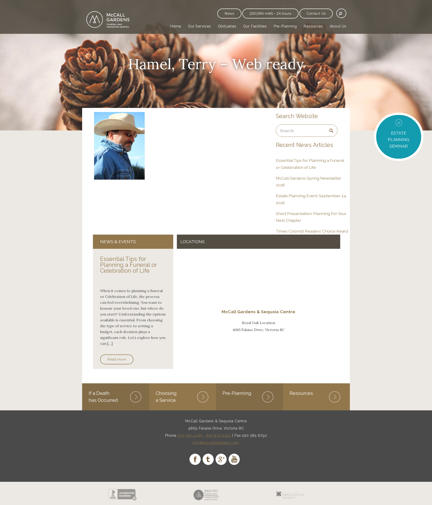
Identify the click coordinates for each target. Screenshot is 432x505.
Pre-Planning (285, 26)
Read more (116, 359)
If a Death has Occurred (103, 396)
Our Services (199, 26)
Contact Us (316, 13)
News (229, 13)
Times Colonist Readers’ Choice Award (312, 231)
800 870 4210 (218, 435)
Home (175, 26)
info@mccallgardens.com (216, 443)
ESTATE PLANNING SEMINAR (398, 140)
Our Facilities (255, 26)
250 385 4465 (190, 435)
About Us (338, 26)
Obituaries (227, 26)
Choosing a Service (166, 396)
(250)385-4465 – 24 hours (270, 13)
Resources (313, 26)
